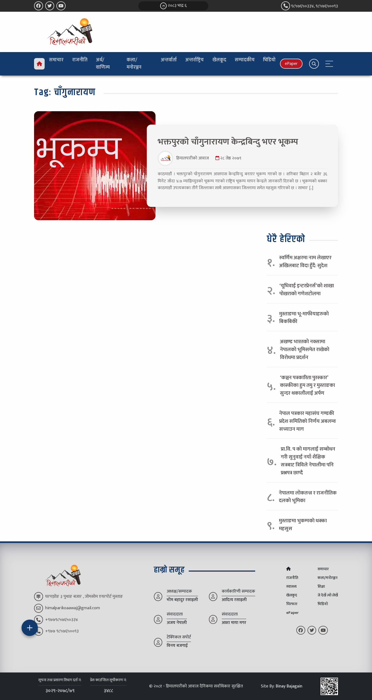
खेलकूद (219, 60)
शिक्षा (321, 586)
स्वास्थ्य (291, 586)
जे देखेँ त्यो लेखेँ (328, 595)
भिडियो (269, 60)
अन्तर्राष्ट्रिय (194, 60)
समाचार (56, 60)
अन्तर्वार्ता (169, 60)
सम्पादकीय (245, 60)
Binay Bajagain (289, 686)
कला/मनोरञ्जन (134, 63)
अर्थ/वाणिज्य (103, 63)
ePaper (291, 63)
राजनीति (79, 60)
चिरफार (291, 604)
